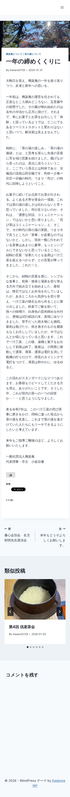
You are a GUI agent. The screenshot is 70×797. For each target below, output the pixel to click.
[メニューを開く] (62, 7)
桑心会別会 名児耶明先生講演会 (17, 534)
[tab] (28, 647)
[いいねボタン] (10, 475)
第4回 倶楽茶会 (22, 627)
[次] (60, 611)
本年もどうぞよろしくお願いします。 (53, 537)
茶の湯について (33, 54)
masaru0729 (17, 70)
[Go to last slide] (10, 611)
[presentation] (35, 599)
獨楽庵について (14, 54)
